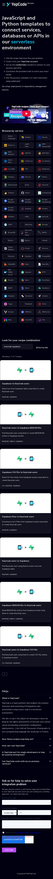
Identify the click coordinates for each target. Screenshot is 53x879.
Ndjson (10, 240)
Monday (45, 225)
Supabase (45, 288)
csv (3, 485)
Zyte (43, 320)
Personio (45, 248)
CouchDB (11, 169)
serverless (23, 41)
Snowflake (45, 280)
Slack (27, 280)
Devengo (11, 177)
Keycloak (45, 217)
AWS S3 (28, 153)
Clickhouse (29, 161)
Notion (27, 240)
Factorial (45, 185)
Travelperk (28, 304)
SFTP (43, 272)
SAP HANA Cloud (10, 272)
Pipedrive (28, 256)
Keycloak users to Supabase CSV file (19, 649)
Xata (9, 320)
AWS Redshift (11, 153)
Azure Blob (10, 161)
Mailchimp (28, 225)
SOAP (10, 288)
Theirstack (28, 296)
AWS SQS (45, 153)
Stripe (27, 288)
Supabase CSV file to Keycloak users (19, 472)
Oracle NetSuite (11, 248)
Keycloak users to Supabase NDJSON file (21, 428)
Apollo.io (11, 145)
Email (27, 185)
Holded (44, 209)
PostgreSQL (46, 256)
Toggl (10, 304)
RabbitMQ (11, 264)
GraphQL (28, 209)
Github (27, 193)
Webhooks (46, 312)
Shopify (10, 280)
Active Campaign (11, 137)
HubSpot (11, 217)
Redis (27, 264)
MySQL (44, 232)
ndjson (12, 441)
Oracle (27, 248)
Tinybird (45, 296)
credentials (21, 64)
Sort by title (43, 348)
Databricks (46, 169)
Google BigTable (28, 201)
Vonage (10, 312)
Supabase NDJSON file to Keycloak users (21, 605)
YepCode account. (29, 61)
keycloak (5, 397)
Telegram (11, 296)
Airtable (28, 137)
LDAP (10, 225)
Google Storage (10, 209)
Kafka (27, 217)
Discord (28, 177)
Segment (28, 272)
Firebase (11, 193)
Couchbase (46, 161)
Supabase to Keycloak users (15, 383)
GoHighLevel (46, 193)
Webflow (28, 312)
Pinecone (11, 256)
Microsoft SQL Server (28, 233)
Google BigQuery (11, 201)
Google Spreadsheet (46, 201)
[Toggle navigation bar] (4, 4)
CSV (26, 169)
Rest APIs (45, 264)
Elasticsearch (12, 185)
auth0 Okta (27, 145)
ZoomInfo (28, 320)
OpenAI (44, 240)
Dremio (44, 177)
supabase (13, 397)
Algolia (44, 137)
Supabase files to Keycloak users (18, 516)
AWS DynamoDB (46, 145)
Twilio (44, 304)
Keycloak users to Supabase (15, 561)
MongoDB (11, 232)
